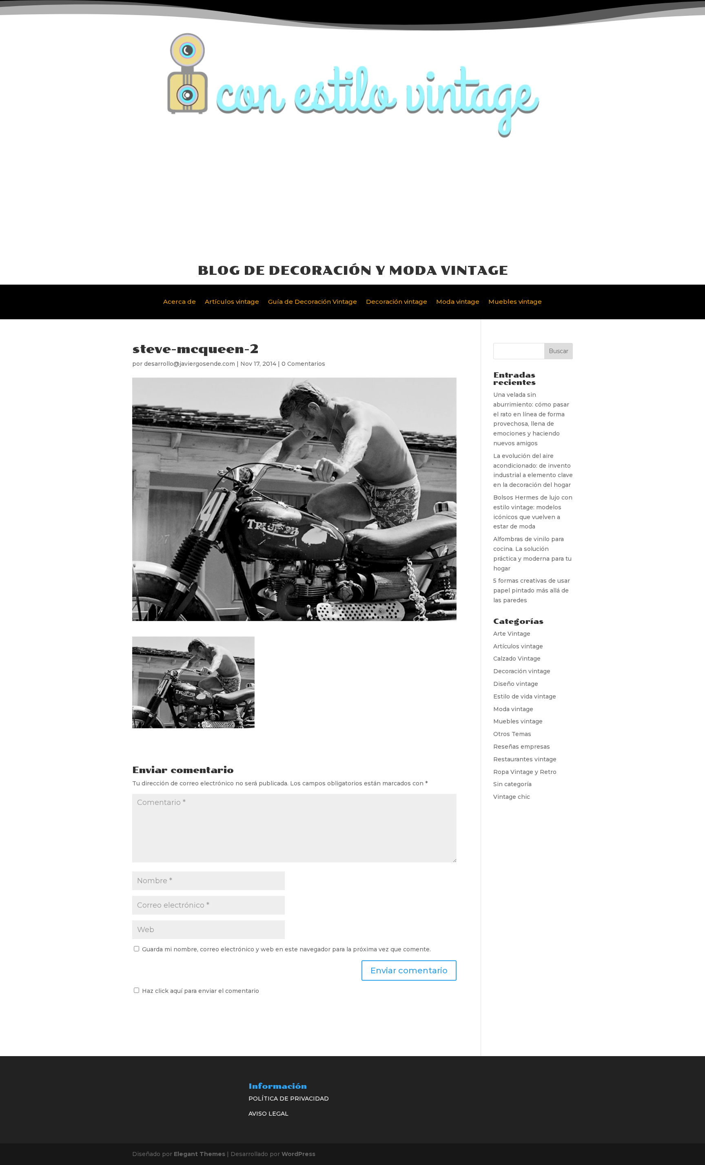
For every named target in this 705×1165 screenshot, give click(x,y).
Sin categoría (512, 784)
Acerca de (179, 302)
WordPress (298, 1154)
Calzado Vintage (517, 658)
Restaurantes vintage (524, 759)
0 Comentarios (303, 363)
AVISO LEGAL (268, 1113)
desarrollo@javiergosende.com (189, 363)
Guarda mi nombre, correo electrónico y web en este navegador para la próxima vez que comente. (286, 949)
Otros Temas (512, 734)
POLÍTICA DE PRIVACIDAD (288, 1098)
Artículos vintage (232, 302)
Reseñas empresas (521, 746)
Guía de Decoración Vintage (312, 302)
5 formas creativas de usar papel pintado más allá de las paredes (531, 590)
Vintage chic (511, 796)
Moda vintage (457, 302)
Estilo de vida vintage (524, 696)
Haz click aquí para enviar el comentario (199, 991)
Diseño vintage (515, 684)
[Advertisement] (352, 201)
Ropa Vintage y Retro (524, 772)
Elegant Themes (199, 1154)
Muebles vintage (515, 302)
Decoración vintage (396, 302)
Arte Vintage (511, 633)
